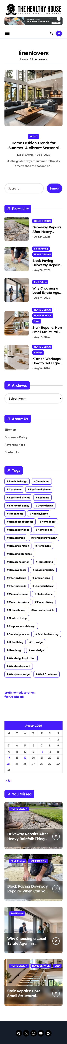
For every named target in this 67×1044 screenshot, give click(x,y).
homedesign (45, 529)
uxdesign (37, 642)
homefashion (17, 537)
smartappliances (19, 634)
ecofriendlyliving (19, 497)
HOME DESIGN (42, 220)
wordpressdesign (19, 674)
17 (8, 757)
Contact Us (12, 452)
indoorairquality (44, 570)
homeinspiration (19, 545)
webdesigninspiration (22, 658)
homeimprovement (45, 537)
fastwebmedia (14, 696)
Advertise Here (14, 444)
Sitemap (10, 429)
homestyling (45, 561)
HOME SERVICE (43, 315)
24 (8, 764)
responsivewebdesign (22, 626)
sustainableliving (48, 634)
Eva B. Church (25, 154)
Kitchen (38, 352)
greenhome (16, 513)
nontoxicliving (18, 618)
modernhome (45, 594)
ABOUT (33, 136)
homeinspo (44, 545)
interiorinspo (42, 578)
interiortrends (17, 586)
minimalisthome (18, 594)
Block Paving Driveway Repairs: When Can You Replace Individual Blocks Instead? (27, 893)
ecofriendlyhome (40, 489)
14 (41, 751)
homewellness (17, 570)
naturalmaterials (43, 610)
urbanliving (16, 642)
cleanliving (42, 481)
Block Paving (41, 248)
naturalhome (17, 610)
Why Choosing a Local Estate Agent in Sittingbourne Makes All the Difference (26, 945)
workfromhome (47, 674)
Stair (36, 321)
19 (25, 757)
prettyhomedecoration (19, 692)
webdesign (37, 650)
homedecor (48, 521)
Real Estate (40, 282)
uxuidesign (15, 650)
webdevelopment (19, 666)
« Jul (8, 780)
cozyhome (15, 489)
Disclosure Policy (15, 437)
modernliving (45, 602)
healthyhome (40, 513)
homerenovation (19, 561)
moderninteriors (19, 602)
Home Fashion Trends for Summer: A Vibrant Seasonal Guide (33, 148)
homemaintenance (20, 553)
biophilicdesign (18, 481)
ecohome (43, 497)
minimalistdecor (44, 586)
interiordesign (17, 578)
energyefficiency (19, 505)
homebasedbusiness (21, 521)
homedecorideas (19, 529)
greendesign (45, 505)
